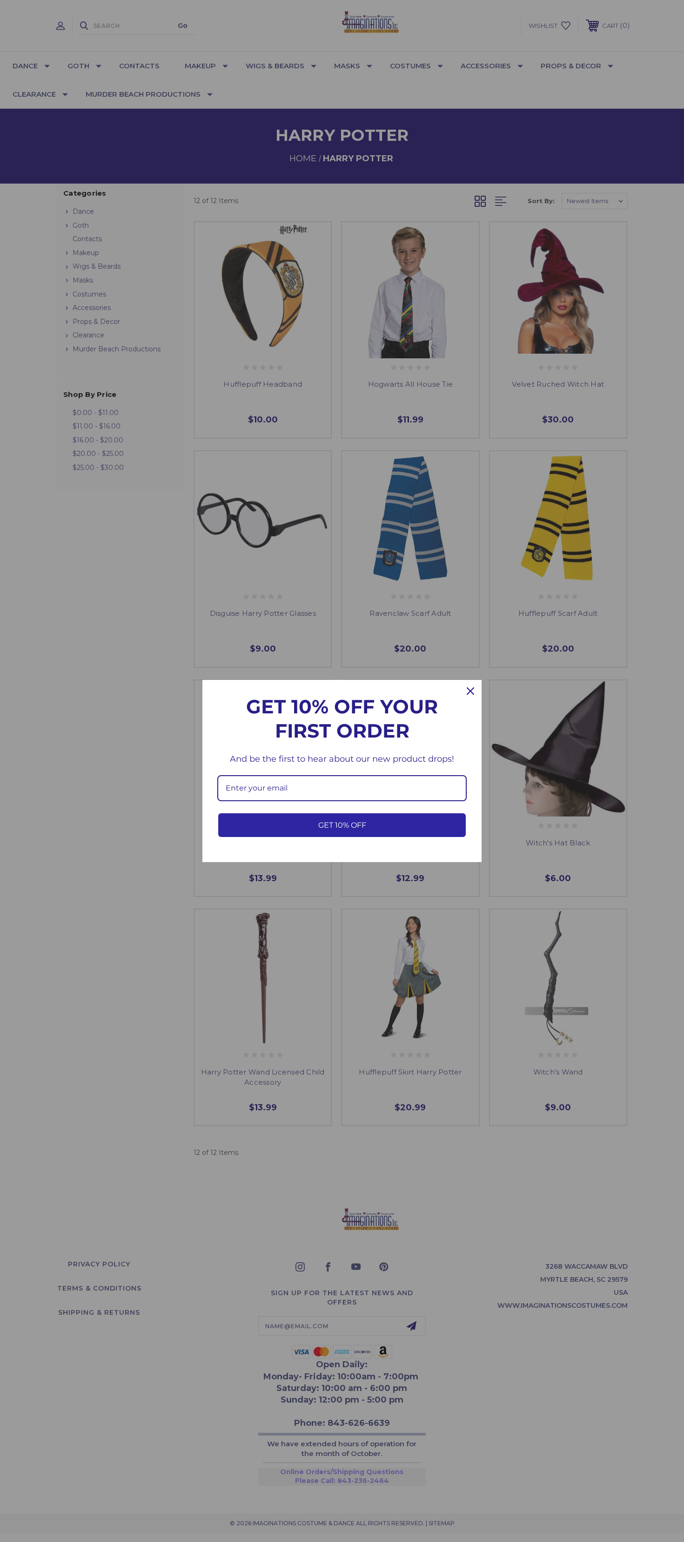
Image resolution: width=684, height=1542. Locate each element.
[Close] (470, 691)
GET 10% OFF (342, 825)
